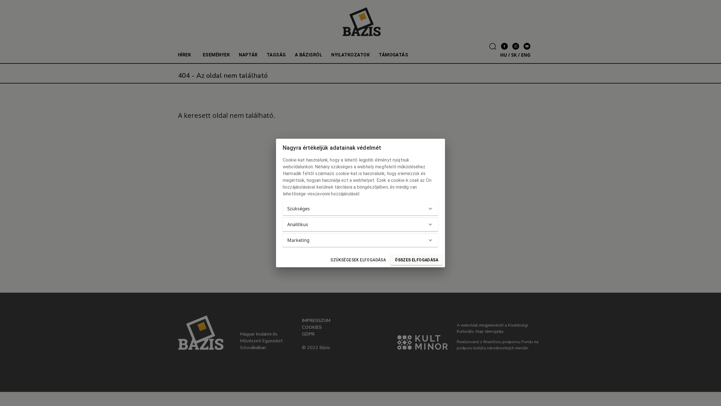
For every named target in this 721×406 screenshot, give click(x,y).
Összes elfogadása (416, 260)
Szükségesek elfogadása (358, 260)
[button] (360, 208)
